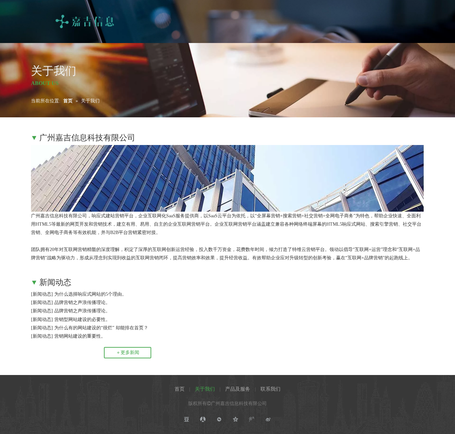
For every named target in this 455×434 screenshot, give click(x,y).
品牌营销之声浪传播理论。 (82, 302)
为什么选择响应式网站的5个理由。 (90, 294)
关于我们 (205, 389)
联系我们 (270, 389)
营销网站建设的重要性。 (80, 336)
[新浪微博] (268, 419)
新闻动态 (42, 294)
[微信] (219, 419)
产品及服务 (237, 389)
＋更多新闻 (127, 352)
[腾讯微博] (252, 419)
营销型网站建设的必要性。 (82, 319)
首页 (180, 389)
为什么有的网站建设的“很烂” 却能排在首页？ (101, 327)
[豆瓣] (187, 419)
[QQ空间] (235, 419)
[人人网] (203, 419)
